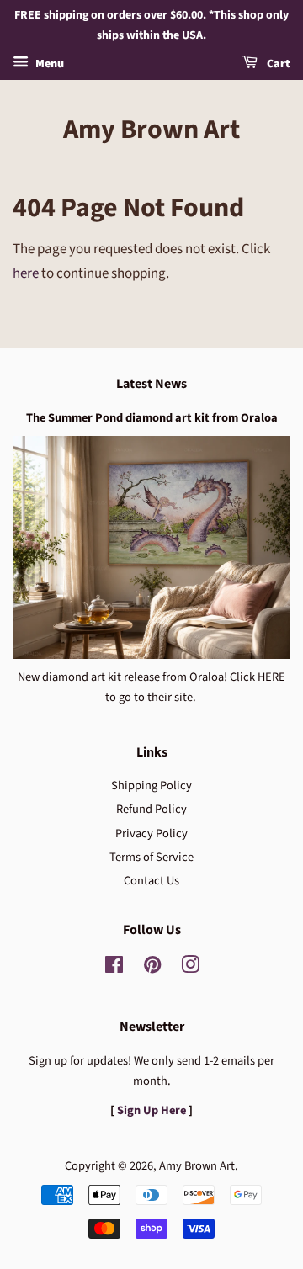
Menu (48, 64)
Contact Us (151, 880)
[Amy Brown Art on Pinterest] (152, 968)
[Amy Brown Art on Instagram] (190, 968)
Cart (277, 64)
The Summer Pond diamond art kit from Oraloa (152, 418)
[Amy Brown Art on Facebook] (114, 968)
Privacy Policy (151, 833)
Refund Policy (151, 809)
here (26, 273)
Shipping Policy (151, 785)
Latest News (151, 383)
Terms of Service (151, 857)
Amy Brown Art (151, 130)
